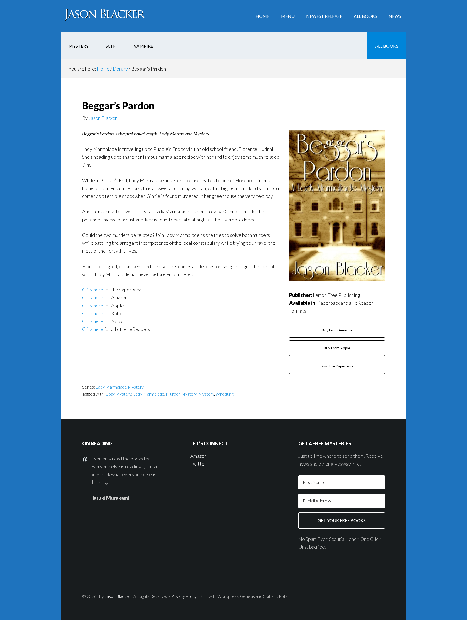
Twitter (198, 464)
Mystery (206, 393)
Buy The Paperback (337, 366)
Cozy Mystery (118, 393)
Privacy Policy (184, 596)
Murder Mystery (181, 393)
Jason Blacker (104, 16)
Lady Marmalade (148, 393)
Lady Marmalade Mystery (120, 386)
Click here (92, 290)
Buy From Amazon (337, 330)
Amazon (198, 456)
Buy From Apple (337, 348)
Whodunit (225, 393)
